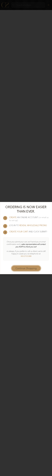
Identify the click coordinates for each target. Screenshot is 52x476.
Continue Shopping (26, 268)
